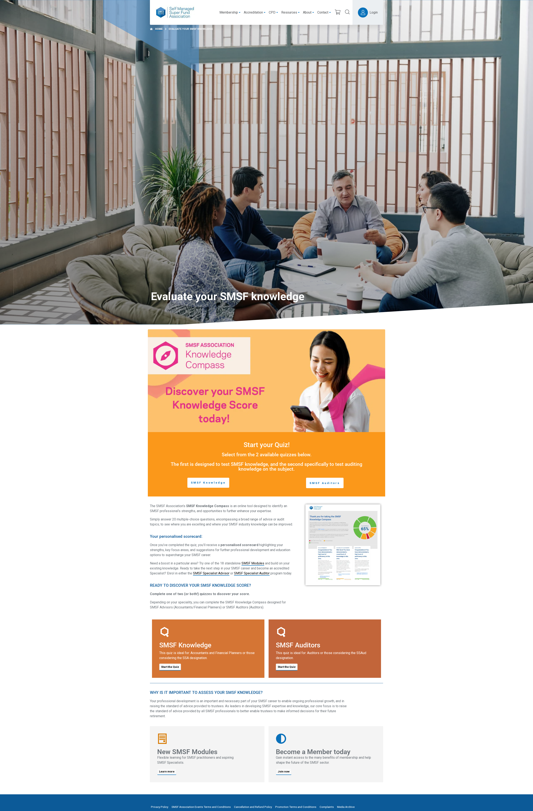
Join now (284, 771)
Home (159, 29)
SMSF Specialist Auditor (252, 573)
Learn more (166, 771)
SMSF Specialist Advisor (211, 573)
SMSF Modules (253, 563)
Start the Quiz (170, 666)
